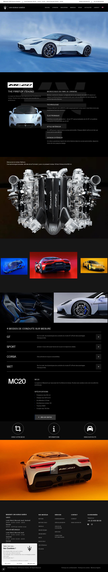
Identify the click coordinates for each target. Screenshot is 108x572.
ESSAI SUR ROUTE (84, 1)
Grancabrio (42, 534)
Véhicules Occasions (58, 527)
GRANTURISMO (43, 530)
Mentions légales (95, 567)
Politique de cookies (84, 567)
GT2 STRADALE (43, 545)
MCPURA (41, 518)
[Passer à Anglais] (103, 7)
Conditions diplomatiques (59, 536)
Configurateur (59, 518)
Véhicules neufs (60, 522)
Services (57, 531)
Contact (74, 518)
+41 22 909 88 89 (98, 1)
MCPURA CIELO (43, 522)
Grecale (41, 526)
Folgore (41, 549)
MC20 (40, 537)
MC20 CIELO (42, 541)
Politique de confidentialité (69, 567)
